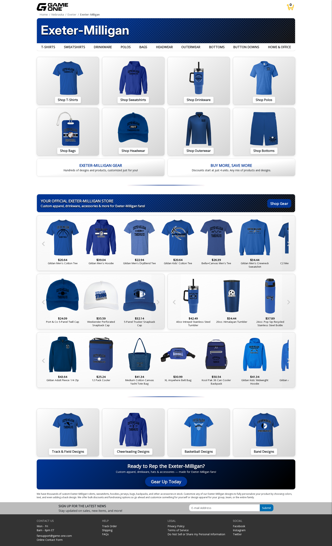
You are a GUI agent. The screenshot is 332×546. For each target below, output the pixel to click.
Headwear (164, 47)
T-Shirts (48, 47)
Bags (143, 47)
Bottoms (217, 47)
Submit (266, 508)
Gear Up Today (166, 482)
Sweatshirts (74, 47)
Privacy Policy (176, 526)
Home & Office (279, 47)
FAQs (105, 534)
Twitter (237, 534)
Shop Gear (279, 203)
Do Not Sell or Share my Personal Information (196, 534)
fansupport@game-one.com (54, 536)
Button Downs (246, 47)
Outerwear (190, 47)
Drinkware (103, 47)
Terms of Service (178, 530)
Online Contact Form (50, 540)
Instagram (239, 530)
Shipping (107, 530)
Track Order (109, 526)
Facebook (239, 526)
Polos (126, 47)
